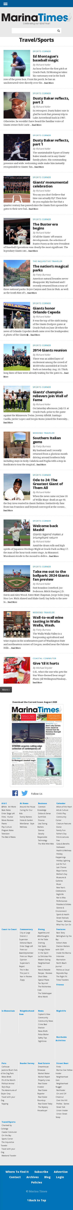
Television (6, 833)
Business (42, 803)
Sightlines (42, 1041)
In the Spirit (43, 953)
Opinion (23, 959)
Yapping (5, 1103)
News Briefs (42, 1031)
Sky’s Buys (6, 1087)
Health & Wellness (63, 850)
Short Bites (42, 976)
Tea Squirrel (43, 983)
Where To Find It (17, 1171)
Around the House (27, 806)
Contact (15, 1177)
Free (58, 840)
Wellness (23, 827)
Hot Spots (42, 946)
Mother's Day (61, 874)
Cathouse (5, 1066)
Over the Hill (61, 1100)
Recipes (41, 973)
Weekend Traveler (9, 1155)
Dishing (41, 943)
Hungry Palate (44, 949)
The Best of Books (9, 837)
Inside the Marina (63, 953)
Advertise (61, 1171)
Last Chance (61, 867)
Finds (58, 1066)
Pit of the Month (8, 1080)
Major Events (61, 870)
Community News (45, 1021)
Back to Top (36, 1200)
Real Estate (44, 1063)
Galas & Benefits (62, 844)
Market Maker (44, 1073)
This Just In (24, 973)
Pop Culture (7, 827)
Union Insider (62, 1110)
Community (43, 1017)
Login (60, 1177)
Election (41, 1027)
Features (60, 929)
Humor (10, 817)
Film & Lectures (62, 837)
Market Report (44, 1077)
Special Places (43, 980)
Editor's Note (61, 943)
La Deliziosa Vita (45, 956)
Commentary (26, 929)
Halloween (60, 847)
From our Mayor (26, 956)
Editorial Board (26, 943)
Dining (41, 929)
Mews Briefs (6, 1077)
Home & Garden (26, 820)
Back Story (60, 932)
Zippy (22, 980)
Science (41, 830)
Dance (58, 827)
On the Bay (6, 1135)
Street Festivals (62, 918)
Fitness (60, 984)
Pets (4, 1063)
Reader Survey (27, 1063)
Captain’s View (44, 1014)
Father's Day (61, 833)
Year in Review (26, 976)
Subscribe (41, 1171)
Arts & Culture (62, 810)
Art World (12, 806)
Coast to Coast (9, 929)
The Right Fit (61, 976)
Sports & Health (62, 914)
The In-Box (24, 969)
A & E (4, 803)
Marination (61, 959)
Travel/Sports (8, 1122)
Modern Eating (44, 959)
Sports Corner (7, 1139)
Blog (47, 1177)
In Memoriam (8, 1011)
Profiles (59, 1103)
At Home (24, 803)
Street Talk (60, 1107)
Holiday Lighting (63, 860)
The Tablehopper (45, 993)
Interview (60, 956)
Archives (32, 1177)
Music (58, 884)
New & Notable (44, 969)
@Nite (4, 806)
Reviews (49, 973)
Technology (42, 840)
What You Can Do (63, 924)
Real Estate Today (45, 1103)
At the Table (43, 939)
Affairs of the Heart (64, 806)
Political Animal (8, 1083)
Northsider (60, 1090)
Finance (41, 820)
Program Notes (7, 830)
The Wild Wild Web (46, 844)
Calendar (60, 803)
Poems (4, 823)
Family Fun (61, 830)
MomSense (24, 823)
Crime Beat (42, 1024)
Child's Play (61, 813)
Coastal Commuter (9, 1132)
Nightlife (60, 894)
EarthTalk (42, 817)
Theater (59, 921)
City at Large (25, 932)
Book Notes (6, 810)
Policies (36, 1182)
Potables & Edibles (63, 904)
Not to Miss (61, 897)
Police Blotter (43, 1034)
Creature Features (63, 823)
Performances (61, 901)
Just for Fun (61, 864)
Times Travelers (62, 980)
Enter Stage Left (8, 813)
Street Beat (62, 1063)
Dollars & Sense (44, 813)
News (41, 1011)
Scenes (66, 1103)
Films (4, 817)
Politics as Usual (62, 969)
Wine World (43, 996)
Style (32, 823)
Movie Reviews (7, 820)
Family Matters (26, 817)
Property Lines (44, 1080)
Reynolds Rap (62, 973)
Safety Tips (42, 1038)
